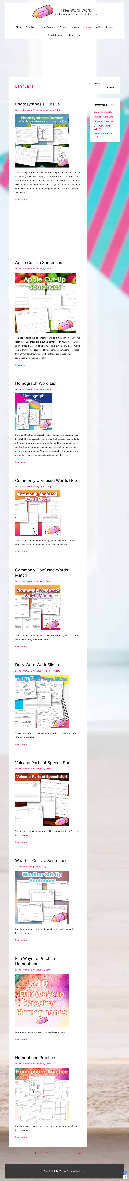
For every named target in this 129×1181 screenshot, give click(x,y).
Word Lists (30, 27)
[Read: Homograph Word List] (33, 411)
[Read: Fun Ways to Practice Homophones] (42, 1000)
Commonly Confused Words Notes (48, 480)
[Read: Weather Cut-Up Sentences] (42, 897)
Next (79, 1153)
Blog (79, 35)
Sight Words (47, 27)
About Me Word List (103, 112)
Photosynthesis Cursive (37, 104)
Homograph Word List (36, 383)
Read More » (21, 200)
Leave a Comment (23, 110)
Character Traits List (103, 121)
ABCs (98, 27)
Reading (75, 27)
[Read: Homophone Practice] (42, 1094)
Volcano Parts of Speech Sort (43, 762)
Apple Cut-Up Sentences (38, 262)
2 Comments (21, 866)
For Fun (69, 35)
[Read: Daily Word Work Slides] (42, 701)
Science (109, 27)
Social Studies (55, 35)
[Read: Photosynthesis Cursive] (42, 140)
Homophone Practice (35, 1057)
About (19, 27)
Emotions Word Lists (103, 117)
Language (87, 27)
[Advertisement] (64, 54)
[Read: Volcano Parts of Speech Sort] (42, 799)
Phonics (63, 27)
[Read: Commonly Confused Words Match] (37, 607)
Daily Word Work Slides (37, 664)
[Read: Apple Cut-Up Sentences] (45, 302)
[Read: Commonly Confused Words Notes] (37, 513)
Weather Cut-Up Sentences (41, 860)
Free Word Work (76, 10)
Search (97, 83)
